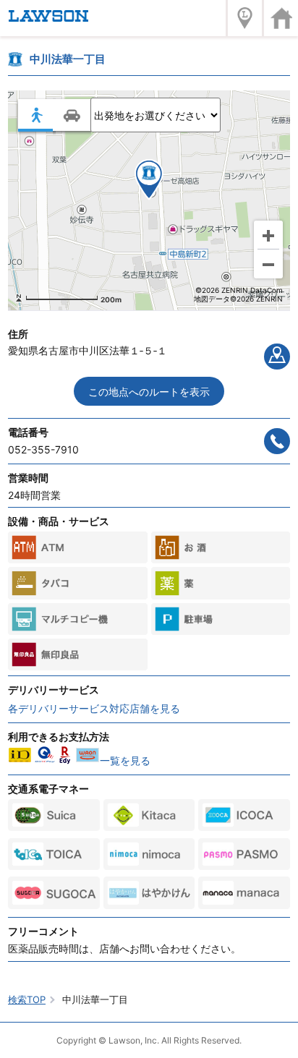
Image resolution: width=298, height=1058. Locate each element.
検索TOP (27, 999)
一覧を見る (125, 760)
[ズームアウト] (268, 263)
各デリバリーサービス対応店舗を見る (94, 708)
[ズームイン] (268, 235)
